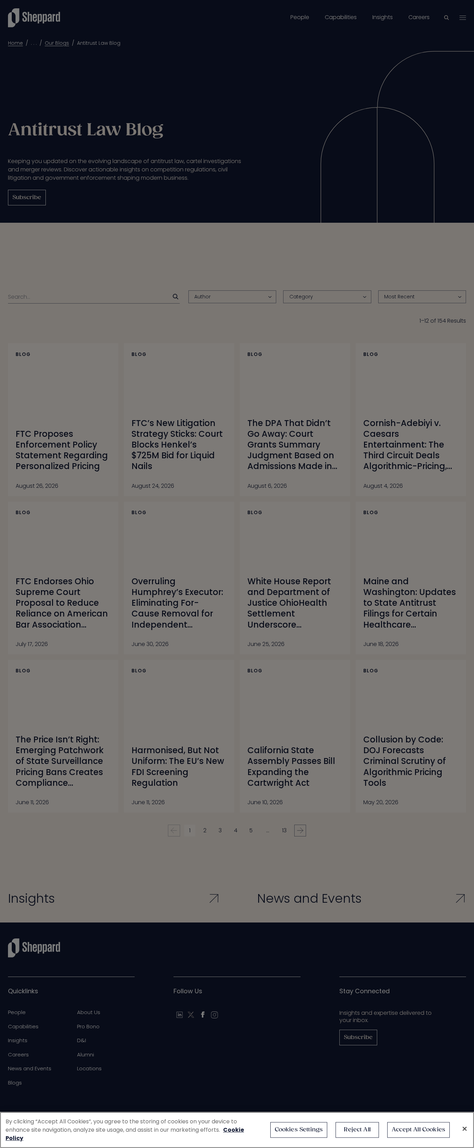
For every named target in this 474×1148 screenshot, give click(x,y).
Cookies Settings (299, 1129)
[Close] (464, 1129)
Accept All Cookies (418, 1129)
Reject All (357, 1129)
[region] (237, 1130)
